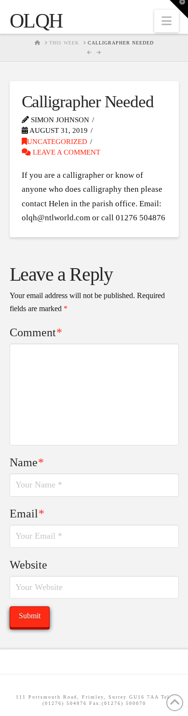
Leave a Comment (65, 152)
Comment (36, 332)
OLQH (36, 21)
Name (27, 462)
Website (28, 564)
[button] (166, 21)
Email (27, 513)
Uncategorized (57, 141)
